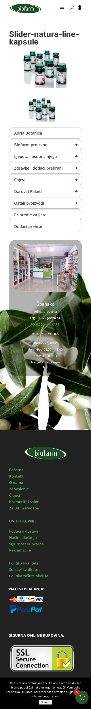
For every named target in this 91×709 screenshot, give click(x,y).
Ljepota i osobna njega (46, 156)
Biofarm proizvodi (46, 145)
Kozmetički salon (24, 501)
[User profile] (80, 11)
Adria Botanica (28, 133)
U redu (45, 702)
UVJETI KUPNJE (23, 521)
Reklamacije (20, 550)
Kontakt (16, 476)
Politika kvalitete (24, 563)
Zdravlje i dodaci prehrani (46, 168)
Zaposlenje (19, 488)
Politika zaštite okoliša (28, 575)
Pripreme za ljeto (30, 214)
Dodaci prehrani (29, 226)
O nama (16, 482)
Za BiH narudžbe (24, 508)
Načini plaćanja (23, 537)
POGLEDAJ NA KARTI (45, 324)
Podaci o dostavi (23, 531)
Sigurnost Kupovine (26, 543)
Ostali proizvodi (46, 203)
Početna (16, 469)
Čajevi (46, 180)
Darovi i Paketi (46, 191)
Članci (14, 495)
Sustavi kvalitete (23, 569)
